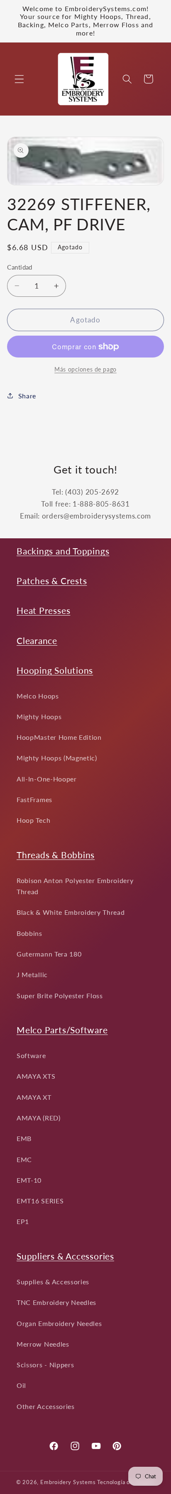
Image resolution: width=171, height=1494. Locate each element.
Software (31, 1055)
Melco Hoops (38, 696)
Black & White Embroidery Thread (71, 912)
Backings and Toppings (63, 551)
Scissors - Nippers (45, 1365)
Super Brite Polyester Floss (60, 995)
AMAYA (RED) (39, 1118)
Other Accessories (46, 1406)
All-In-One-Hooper (47, 779)
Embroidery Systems (68, 1482)
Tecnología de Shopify (126, 1482)
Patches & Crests (52, 580)
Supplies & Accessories (53, 1282)
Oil (21, 1385)
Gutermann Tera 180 (49, 954)
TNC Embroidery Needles (56, 1302)
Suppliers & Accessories (65, 1256)
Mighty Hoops (39, 716)
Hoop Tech (33, 820)
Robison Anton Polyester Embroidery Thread (75, 885)
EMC (24, 1159)
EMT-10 (29, 1180)
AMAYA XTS (36, 1076)
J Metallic (32, 974)
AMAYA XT (34, 1097)
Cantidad (19, 267)
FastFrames (34, 799)
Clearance (37, 640)
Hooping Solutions (55, 670)
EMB (24, 1138)
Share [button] (27, 396)
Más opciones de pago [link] (85, 369)
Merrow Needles (43, 1344)
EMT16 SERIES (40, 1201)
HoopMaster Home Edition (59, 737)
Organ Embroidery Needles (59, 1323)
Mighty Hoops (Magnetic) (57, 758)
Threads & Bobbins (56, 855)
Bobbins (29, 933)
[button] (19, 79)
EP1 (23, 1221)
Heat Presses (43, 610)
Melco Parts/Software (62, 1030)
